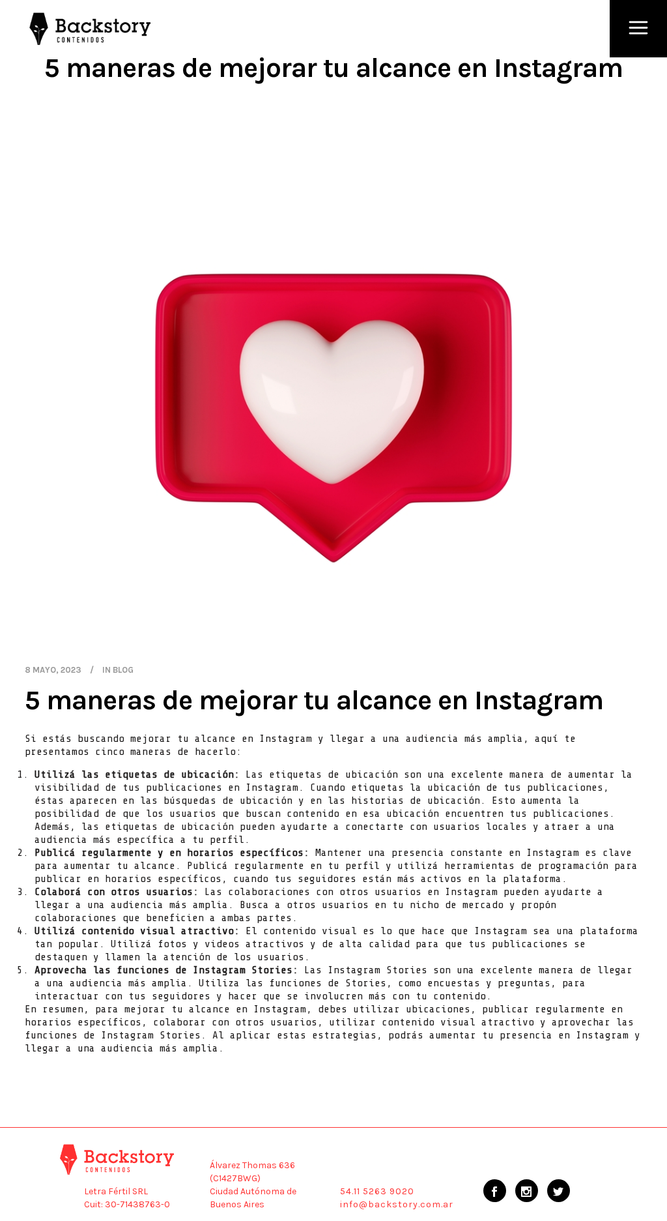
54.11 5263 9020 (377, 1191)
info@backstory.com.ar (396, 1204)
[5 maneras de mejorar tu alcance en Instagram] (333, 411)
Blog (123, 670)
